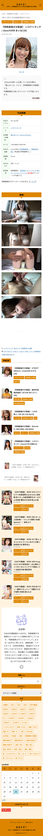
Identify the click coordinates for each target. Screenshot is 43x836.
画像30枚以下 (10, 354)
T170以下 (16, 723)
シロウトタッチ (16, 128)
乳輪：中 (5, 731)
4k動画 (5, 705)
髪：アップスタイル (9, 754)
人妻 (22, 731)
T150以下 (11, 718)
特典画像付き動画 (26, 348)
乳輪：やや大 (21, 727)
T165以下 (6, 723)
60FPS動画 (33, 705)
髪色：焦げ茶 (7, 749)
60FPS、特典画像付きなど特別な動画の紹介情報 (21, 830)
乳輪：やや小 (29, 351)
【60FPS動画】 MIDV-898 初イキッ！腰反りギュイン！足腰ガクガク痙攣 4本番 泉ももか (27, 589)
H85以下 (14, 714)
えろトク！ (21, 4)
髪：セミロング (35, 754)
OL (4, 718)
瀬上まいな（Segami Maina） (21, 135)
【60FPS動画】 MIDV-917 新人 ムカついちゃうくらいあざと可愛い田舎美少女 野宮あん (27, 542)
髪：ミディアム (7, 758)
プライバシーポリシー (16, 822)
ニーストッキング (8, 727)
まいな (21, 71)
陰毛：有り (19, 745)
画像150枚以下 (7, 745)
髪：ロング (19, 758)
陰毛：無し (29, 745)
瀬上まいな (17, 348)
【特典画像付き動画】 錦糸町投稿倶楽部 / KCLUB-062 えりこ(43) (26, 392)
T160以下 (21, 351)
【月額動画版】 (23, 149)
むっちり (24, 723)
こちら (32, 181)
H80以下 (5, 714)
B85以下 (14, 709)
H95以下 (32, 714)
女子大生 (29, 731)
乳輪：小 (14, 731)
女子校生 (5, 736)
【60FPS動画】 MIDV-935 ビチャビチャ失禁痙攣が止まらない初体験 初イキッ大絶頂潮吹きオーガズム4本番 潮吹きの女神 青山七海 (27, 496)
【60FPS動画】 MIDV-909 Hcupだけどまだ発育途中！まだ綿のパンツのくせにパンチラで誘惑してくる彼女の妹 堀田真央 (27, 565)
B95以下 (31, 709)
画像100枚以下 (31, 740)
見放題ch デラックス (27, 170)
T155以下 (21, 718)
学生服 (14, 736)
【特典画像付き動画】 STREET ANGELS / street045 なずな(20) (26, 371)
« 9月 (3, 800)
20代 (18, 705)
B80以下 (5, 709)
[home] (21, 667)
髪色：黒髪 (28, 749)
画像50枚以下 (19, 740)
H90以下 (15, 351)
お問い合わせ (29, 822)
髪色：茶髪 (18, 749)
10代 (5, 351)
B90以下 (9, 351)
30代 (25, 705)
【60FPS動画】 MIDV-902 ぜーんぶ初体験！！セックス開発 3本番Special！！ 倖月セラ (27, 519)
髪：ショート (23, 754)
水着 (20, 736)
